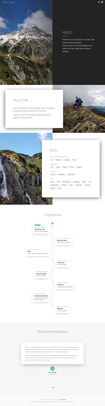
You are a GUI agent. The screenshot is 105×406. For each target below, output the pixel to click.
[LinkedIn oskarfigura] (102, 2)
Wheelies (60, 308)
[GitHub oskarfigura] (99, 2)
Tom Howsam (53, 372)
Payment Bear (62, 240)
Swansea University (41, 296)
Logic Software (41, 274)
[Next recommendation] (87, 363)
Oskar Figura (8, 2)
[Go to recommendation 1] (51, 387)
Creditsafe (60, 262)
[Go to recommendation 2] (53, 387)
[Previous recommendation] (17, 363)
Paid (28, 251)
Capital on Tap (40, 229)
